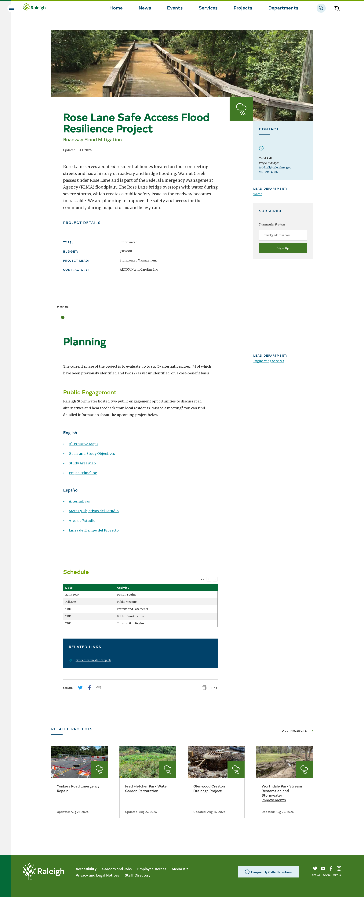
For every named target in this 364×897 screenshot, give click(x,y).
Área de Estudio (82, 520)
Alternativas (79, 501)
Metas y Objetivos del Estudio (94, 511)
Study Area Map (82, 463)
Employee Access (151, 868)
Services (208, 7)
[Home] (34, 8)
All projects (294, 731)
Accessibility (86, 868)
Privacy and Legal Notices (97, 875)
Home (116, 7)
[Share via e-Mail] (98, 687)
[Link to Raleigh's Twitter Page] (315, 868)
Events (175, 7)
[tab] (62, 306)
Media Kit (180, 868)
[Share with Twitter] (80, 687)
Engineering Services (268, 361)
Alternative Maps (83, 444)
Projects (243, 7)
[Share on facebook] (89, 687)
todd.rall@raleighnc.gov (275, 167)
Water (257, 194)
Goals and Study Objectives (92, 453)
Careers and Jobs (117, 868)
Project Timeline (83, 473)
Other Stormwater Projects (93, 660)
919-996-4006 (268, 172)
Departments (283, 7)
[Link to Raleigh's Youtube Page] (323, 868)
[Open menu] (11, 8)
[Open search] (321, 8)
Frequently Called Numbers (271, 872)
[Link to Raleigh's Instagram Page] (339, 868)
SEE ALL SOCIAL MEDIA (326, 875)
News (145, 7)
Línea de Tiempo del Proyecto (94, 530)
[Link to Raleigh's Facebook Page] (331, 868)
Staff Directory (138, 875)
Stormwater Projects (272, 224)
